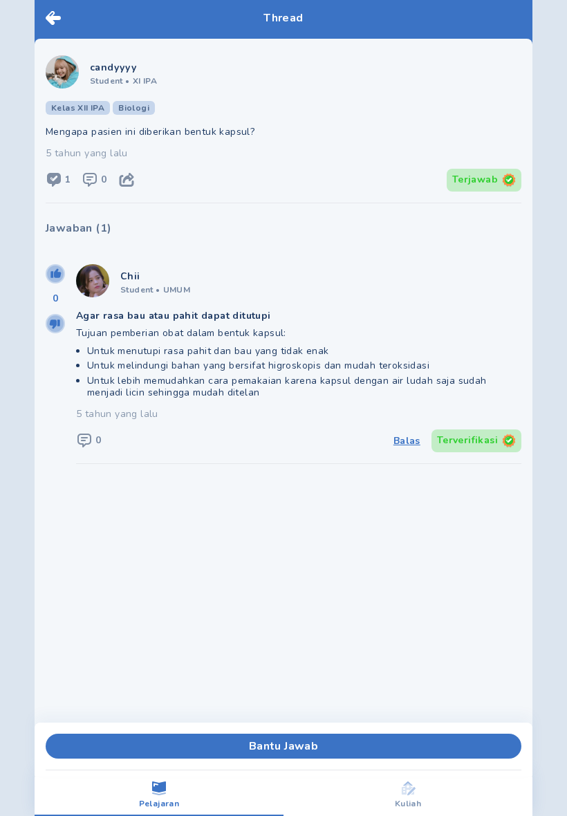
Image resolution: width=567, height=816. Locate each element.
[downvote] (55, 323)
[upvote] (55, 274)
